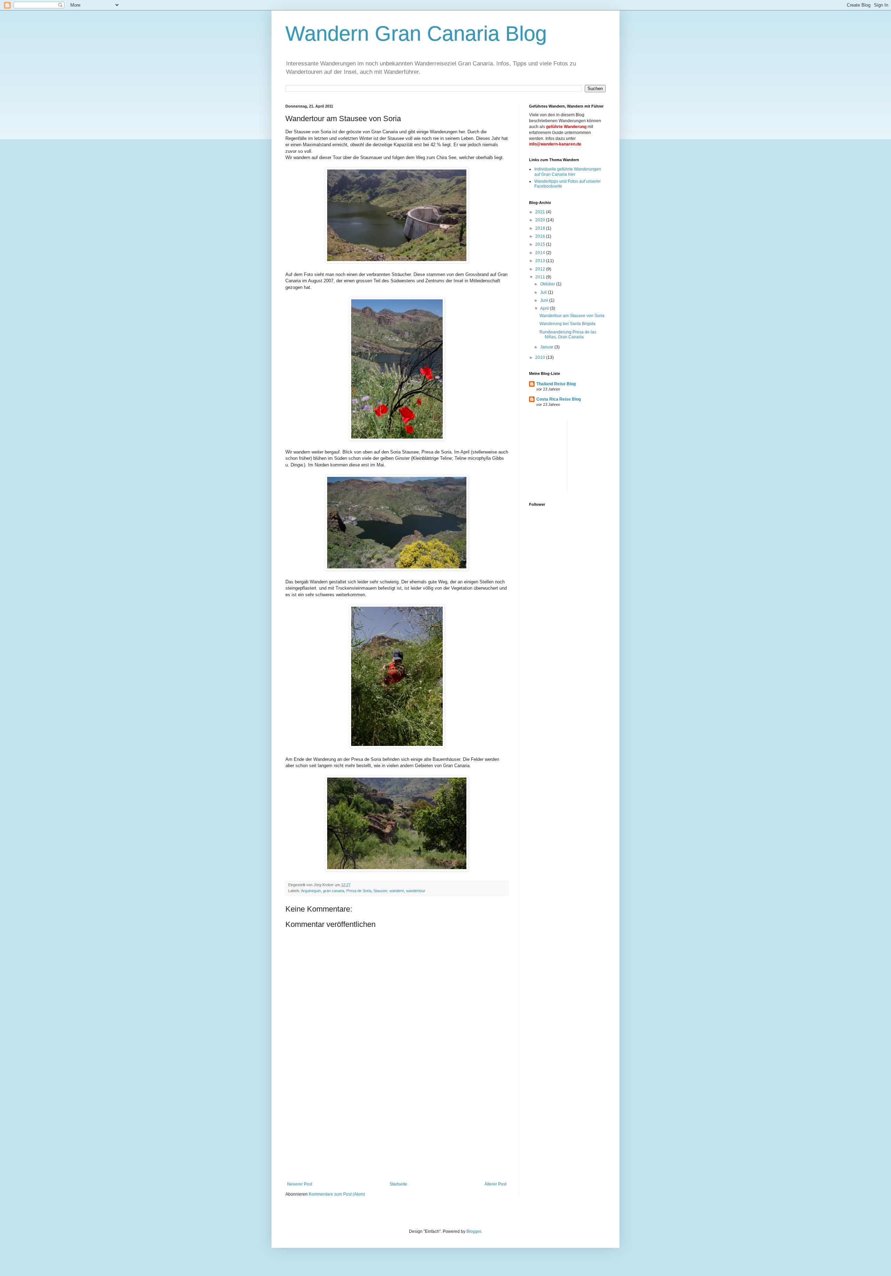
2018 (540, 228)
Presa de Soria (358, 891)
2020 (540, 220)
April (545, 308)
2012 (540, 269)
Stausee (380, 891)
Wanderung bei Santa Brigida (567, 323)
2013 (540, 260)
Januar (547, 347)
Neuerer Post (299, 1184)
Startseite (398, 1184)
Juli (544, 292)
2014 (540, 252)
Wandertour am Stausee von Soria (572, 315)
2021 (540, 212)
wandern (396, 891)
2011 (540, 277)
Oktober (548, 284)
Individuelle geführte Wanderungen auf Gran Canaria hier (567, 171)
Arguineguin (311, 891)
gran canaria (333, 891)
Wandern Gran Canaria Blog (416, 33)
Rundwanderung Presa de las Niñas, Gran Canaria (567, 334)
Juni (544, 300)
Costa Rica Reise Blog (558, 399)
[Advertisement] (397, 1129)
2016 (540, 236)
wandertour (415, 891)
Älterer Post (495, 1184)
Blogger (473, 1231)
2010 (540, 357)
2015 (540, 244)
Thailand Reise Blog (556, 383)
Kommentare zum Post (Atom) (337, 1194)
